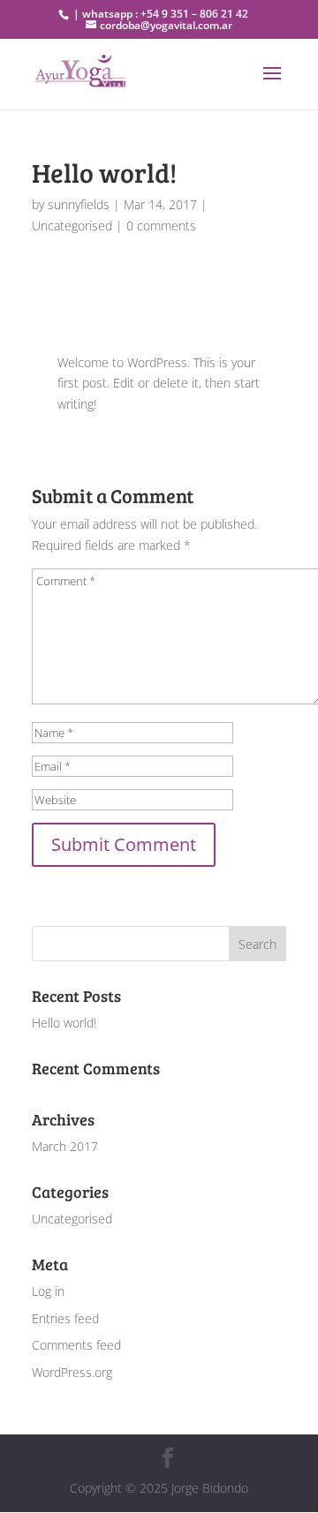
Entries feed (65, 1318)
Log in (48, 1291)
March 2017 (65, 1146)
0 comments (161, 225)
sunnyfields (79, 204)
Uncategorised (72, 225)
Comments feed (76, 1344)
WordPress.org (72, 1372)
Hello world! (64, 1022)
